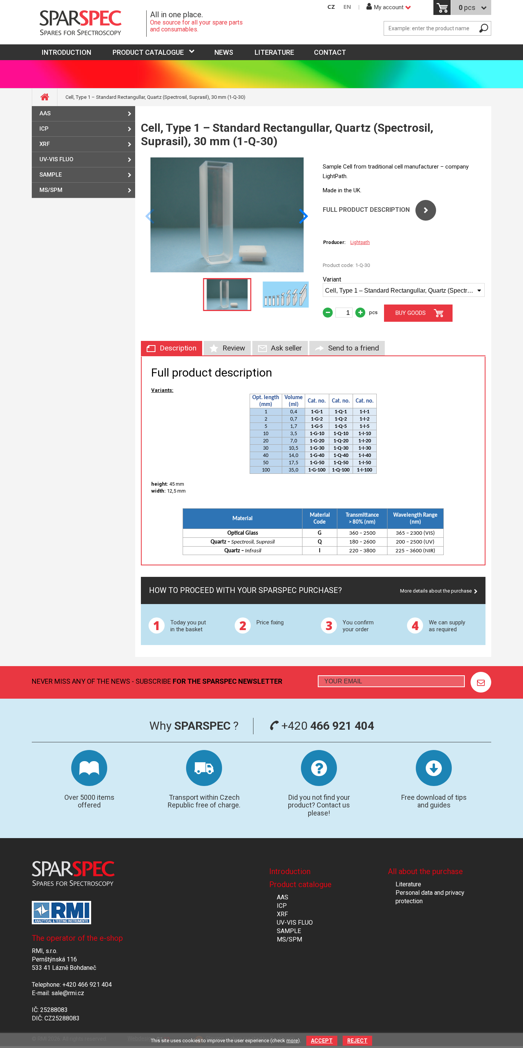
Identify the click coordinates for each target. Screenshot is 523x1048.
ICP (44, 128)
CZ (331, 7)
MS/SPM (50, 190)
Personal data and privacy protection (430, 897)
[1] (481, 682)
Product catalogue (148, 52)
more (292, 1040)
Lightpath (360, 242)
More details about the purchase (436, 591)
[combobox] (404, 290)
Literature (274, 52)
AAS (45, 113)
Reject (357, 1041)
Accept (322, 1041)
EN (347, 7)
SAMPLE (50, 174)
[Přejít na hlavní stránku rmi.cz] (89, 23)
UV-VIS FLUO (56, 159)
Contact (330, 52)
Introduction (290, 871)
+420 (326, 725)
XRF (44, 144)
